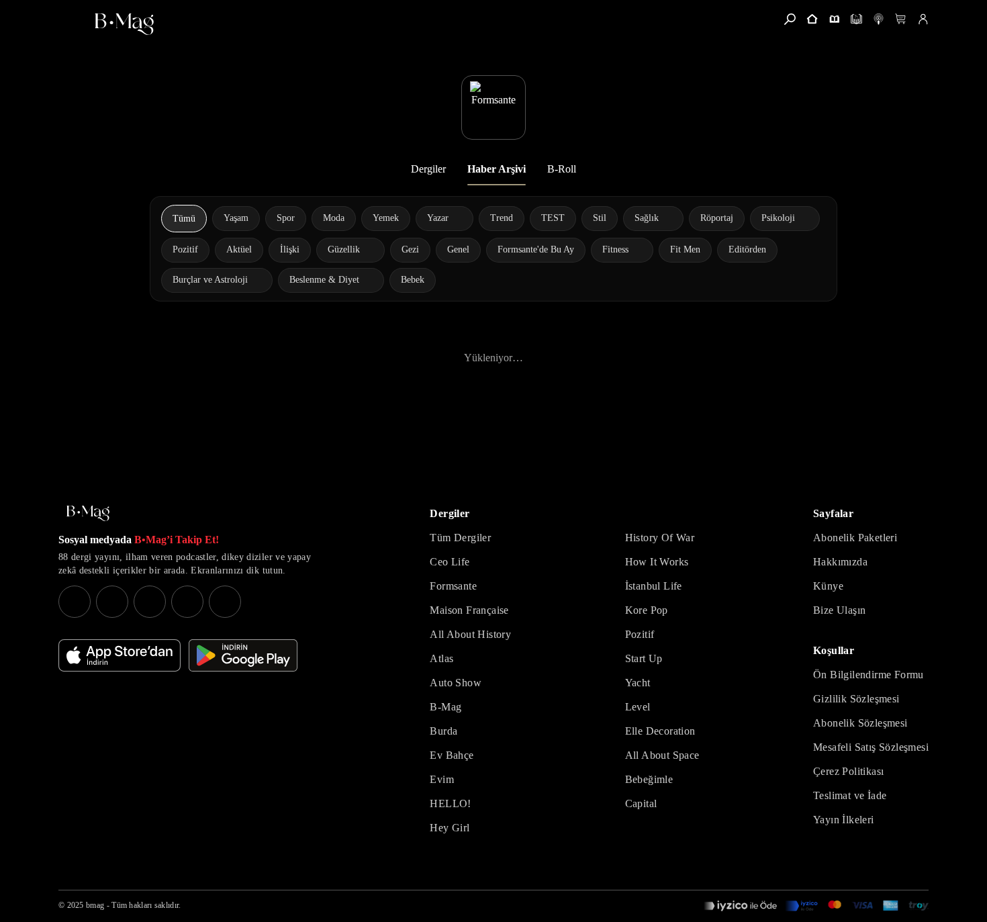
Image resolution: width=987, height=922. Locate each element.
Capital (641, 803)
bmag (95, 905)
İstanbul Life (653, 586)
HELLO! (450, 803)
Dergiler (428, 169)
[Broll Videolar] (878, 19)
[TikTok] (225, 602)
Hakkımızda (840, 561)
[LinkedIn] (187, 602)
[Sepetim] (900, 19)
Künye (828, 586)
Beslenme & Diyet (324, 280)
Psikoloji (778, 218)
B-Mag (445, 706)
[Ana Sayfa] (87, 513)
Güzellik (344, 249)
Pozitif (640, 634)
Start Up (644, 658)
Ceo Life (449, 561)
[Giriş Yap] (923, 19)
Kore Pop (646, 610)
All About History (470, 634)
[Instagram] (74, 602)
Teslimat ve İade (849, 795)
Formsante (453, 586)
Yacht (638, 682)
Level (638, 706)
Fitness (615, 249)
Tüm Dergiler (460, 537)
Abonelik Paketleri (855, 537)
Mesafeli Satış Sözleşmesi (871, 747)
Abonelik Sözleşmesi (860, 723)
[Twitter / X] (150, 602)
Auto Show (455, 682)
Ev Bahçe (451, 755)
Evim (442, 779)
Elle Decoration (660, 731)
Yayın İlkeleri (843, 819)
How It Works (657, 561)
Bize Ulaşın (839, 610)
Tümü (184, 219)
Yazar (438, 218)
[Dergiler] (834, 19)
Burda (443, 731)
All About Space (662, 755)
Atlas (441, 658)
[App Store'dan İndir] (119, 655)
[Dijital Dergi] (856, 19)
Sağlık (646, 218)
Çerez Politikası (848, 771)
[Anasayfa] (812, 19)
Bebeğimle (649, 779)
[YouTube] (112, 602)
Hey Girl (449, 827)
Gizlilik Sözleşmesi (856, 698)
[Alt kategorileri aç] (457, 218)
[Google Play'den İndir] (243, 655)
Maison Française (469, 610)
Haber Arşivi (496, 169)
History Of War (660, 537)
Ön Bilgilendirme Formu (868, 674)
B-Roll (561, 169)
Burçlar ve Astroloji (210, 280)
